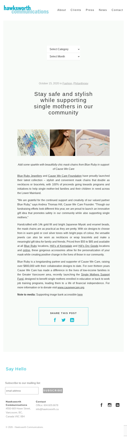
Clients (76, 10)
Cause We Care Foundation (65, 175)
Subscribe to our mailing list (22, 383)
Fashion (67, 83)
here (80, 294)
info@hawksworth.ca (47, 409)
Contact (117, 10)
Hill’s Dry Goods (88, 246)
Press (90, 10)
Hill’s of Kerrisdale (61, 246)
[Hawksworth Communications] (26, 9)
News (103, 10)
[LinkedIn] (117, 405)
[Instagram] (109, 405)
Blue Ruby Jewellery (29, 175)
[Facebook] (101, 405)
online (26, 250)
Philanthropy (80, 83)
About (61, 10)
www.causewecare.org (71, 287)
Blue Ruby (30, 246)
